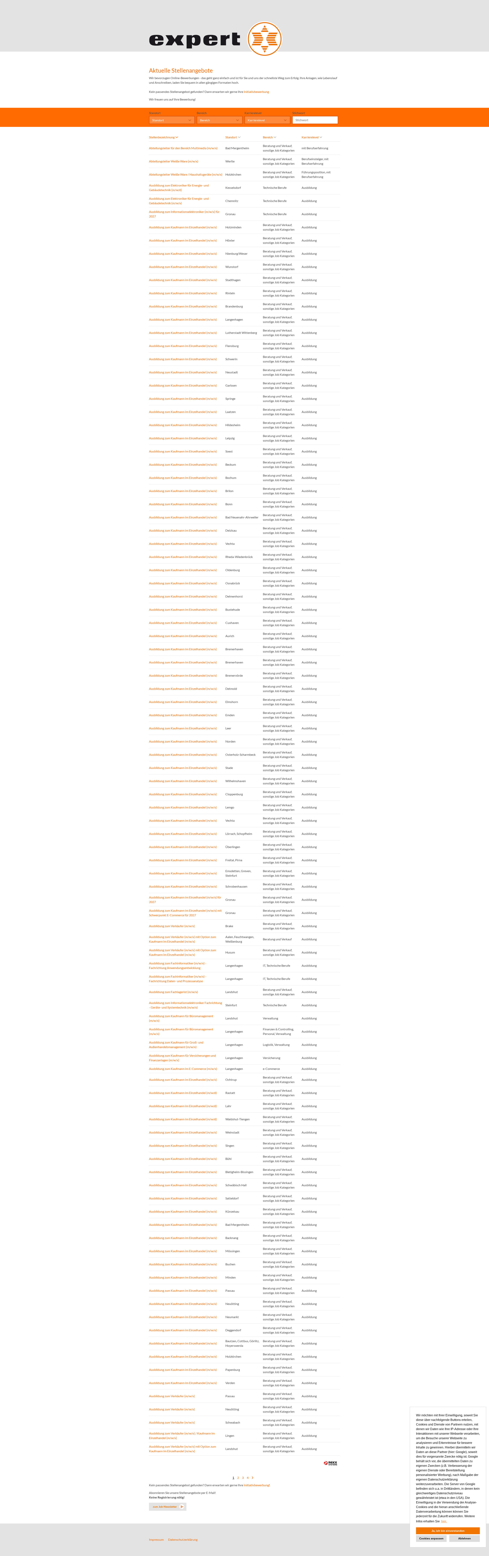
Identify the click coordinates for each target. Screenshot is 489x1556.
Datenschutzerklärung (183, 1539)
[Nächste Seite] (252, 1477)
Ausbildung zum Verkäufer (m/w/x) (172, 926)
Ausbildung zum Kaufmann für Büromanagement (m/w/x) (181, 1018)
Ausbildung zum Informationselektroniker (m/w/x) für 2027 (184, 214)
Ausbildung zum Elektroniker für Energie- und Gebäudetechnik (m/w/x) (179, 201)
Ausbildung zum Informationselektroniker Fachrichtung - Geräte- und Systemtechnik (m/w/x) (185, 1005)
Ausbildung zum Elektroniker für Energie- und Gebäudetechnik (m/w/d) (179, 187)
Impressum (156, 1539)
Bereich (202, 113)
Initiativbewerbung (256, 91)
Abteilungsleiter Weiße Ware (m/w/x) (173, 161)
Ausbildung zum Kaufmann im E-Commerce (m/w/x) (183, 1068)
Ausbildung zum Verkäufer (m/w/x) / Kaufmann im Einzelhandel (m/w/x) (182, 1435)
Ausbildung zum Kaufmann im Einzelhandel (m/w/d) (183, 1093)
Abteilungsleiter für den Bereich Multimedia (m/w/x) (183, 148)
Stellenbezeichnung (162, 137)
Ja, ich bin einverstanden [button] (448, 1530)
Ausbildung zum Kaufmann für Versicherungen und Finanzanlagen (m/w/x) (182, 1058)
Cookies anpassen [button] (431, 1538)
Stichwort (298, 113)
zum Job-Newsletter (165, 1506)
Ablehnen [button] (464, 1538)
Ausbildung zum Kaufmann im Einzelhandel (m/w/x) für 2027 (185, 899)
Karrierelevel (253, 113)
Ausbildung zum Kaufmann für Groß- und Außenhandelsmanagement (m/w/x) (176, 1044)
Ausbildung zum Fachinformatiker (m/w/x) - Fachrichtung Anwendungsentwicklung (177, 965)
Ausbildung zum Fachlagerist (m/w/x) (173, 992)
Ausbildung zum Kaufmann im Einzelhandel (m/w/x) (183, 227)
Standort (155, 113)
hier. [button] (444, 1521)
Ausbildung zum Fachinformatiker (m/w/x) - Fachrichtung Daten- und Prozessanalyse (177, 979)
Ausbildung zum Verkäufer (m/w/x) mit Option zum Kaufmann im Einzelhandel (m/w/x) (182, 939)
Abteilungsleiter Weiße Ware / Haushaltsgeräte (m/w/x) (185, 174)
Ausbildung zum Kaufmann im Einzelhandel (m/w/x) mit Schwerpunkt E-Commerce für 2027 (185, 913)
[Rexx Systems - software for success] (330, 1463)
